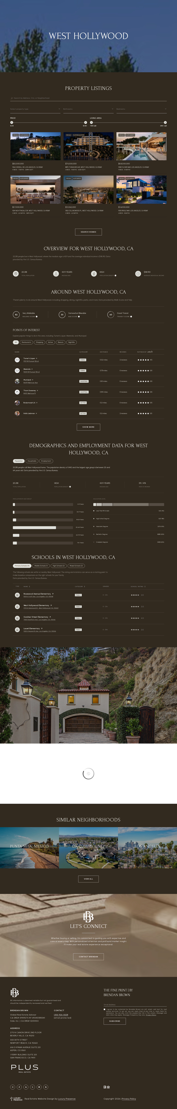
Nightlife (72, 342)
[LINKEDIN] (25, 1087)
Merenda (26, 369)
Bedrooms (121, 109)
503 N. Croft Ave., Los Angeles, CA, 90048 (38, 596)
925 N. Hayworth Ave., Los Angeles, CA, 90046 (40, 631)
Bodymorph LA (29, 403)
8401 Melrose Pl (29, 393)
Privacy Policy (151, 1015)
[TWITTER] (32, 1087)
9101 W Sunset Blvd (31, 361)
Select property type (19, 109)
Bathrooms (67, 109)
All (17, 342)
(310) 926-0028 (61, 1015)
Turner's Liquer (29, 358)
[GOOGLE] (45, 1087)
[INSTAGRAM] (12, 1087)
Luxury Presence (67, 1098)
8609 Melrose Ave (30, 383)
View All (88, 879)
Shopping (40, 342)
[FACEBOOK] (19, 1087)
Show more (88, 427)
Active (51, 342)
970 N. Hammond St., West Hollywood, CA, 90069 (41, 608)
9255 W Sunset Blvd (31, 372)
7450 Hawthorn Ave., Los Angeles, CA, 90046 (39, 619)
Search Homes (88, 232)
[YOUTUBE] (39, 1087)
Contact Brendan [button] (88, 957)
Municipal (27, 380)
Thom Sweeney (29, 391)
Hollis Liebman (29, 413)
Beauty (61, 342)
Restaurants (27, 342)
